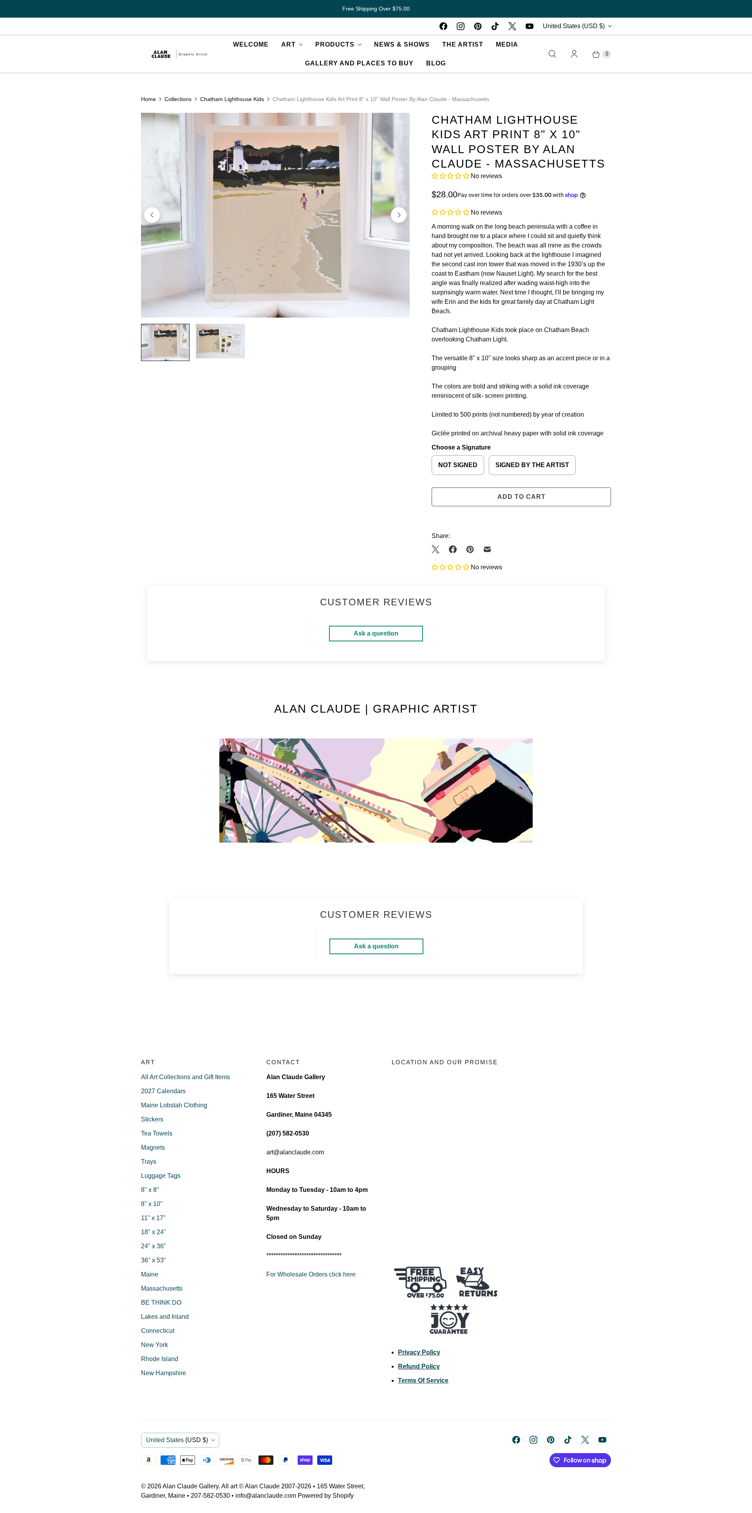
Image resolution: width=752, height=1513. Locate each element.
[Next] (399, 215)
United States (574, 26)
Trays (148, 1161)
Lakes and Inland (165, 1316)
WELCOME (251, 44)
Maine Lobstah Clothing (174, 1105)
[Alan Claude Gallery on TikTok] (495, 26)
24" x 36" (153, 1246)
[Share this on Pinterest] (470, 549)
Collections (178, 99)
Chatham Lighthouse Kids (232, 99)
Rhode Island (159, 1359)
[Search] (552, 54)
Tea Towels (156, 1133)
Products (334, 44)
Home (148, 99)
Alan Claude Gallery (191, 1486)
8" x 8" (150, 1189)
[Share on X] (438, 549)
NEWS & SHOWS (402, 44)
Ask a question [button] (376, 633)
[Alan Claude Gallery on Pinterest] (477, 26)
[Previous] (152, 215)
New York (154, 1344)
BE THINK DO (161, 1302)
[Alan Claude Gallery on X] (512, 26)
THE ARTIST (462, 44)
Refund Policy (419, 1366)
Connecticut (157, 1330)
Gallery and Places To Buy (359, 63)
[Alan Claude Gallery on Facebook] (443, 26)
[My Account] (574, 54)
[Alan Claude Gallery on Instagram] (460, 26)
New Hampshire (163, 1373)
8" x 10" (152, 1204)
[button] (451, 176)
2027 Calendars (163, 1091)
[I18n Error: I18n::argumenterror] (165, 342)
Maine (149, 1274)
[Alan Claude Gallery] (179, 54)
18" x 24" (153, 1232)
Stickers (152, 1119)
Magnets (153, 1147)
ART (288, 44)
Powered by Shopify (326, 1495)
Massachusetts (162, 1288)
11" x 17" (153, 1218)
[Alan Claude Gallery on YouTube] (529, 26)
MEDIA (507, 44)
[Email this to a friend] (487, 549)
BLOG (436, 63)
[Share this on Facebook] (452, 549)
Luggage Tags (161, 1175)
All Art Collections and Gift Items (185, 1077)
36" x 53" (153, 1260)
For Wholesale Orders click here (311, 1274)
